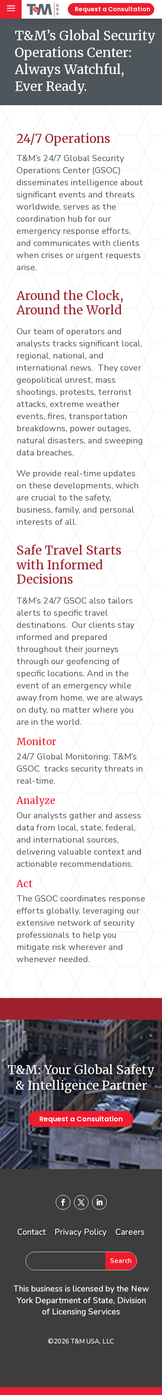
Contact (31, 1232)
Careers (130, 1232)
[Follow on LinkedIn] (99, 1202)
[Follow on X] (81, 1202)
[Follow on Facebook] (63, 1202)
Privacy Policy (80, 1232)
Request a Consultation (112, 9)
